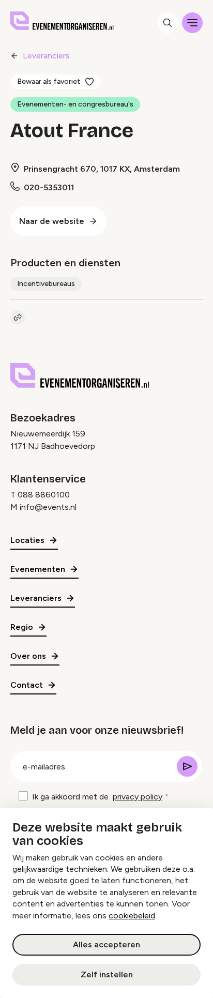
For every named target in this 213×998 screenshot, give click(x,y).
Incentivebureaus (46, 283)
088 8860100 (44, 495)
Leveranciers (46, 56)
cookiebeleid (132, 915)
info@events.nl (48, 507)
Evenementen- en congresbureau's (75, 104)
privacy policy (137, 797)
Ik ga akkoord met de (97, 797)
